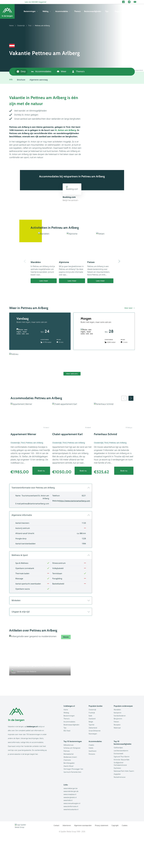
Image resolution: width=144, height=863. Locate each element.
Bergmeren (118, 719)
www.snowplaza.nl (70, 794)
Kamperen (117, 713)
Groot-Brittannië (94, 731)
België (91, 722)
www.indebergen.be (71, 788)
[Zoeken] (134, 11)
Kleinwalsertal (68, 754)
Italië (90, 716)
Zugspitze (117, 774)
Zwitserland (93, 728)
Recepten (117, 725)
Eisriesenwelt (118, 753)
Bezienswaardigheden (92, 11)
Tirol (29, 25)
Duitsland (92, 719)
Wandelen (117, 710)
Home (11, 25)
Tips (106, 11)
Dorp (23, 71)
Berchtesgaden (69, 763)
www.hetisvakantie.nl (71, 809)
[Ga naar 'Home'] (7, 11)
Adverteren (67, 825)
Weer (63, 71)
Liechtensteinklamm (121, 751)
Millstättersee (68, 745)
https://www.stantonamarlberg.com (74, 501)
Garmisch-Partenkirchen (72, 772)
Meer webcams (72, 374)
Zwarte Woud (68, 766)
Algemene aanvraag (39, 80)
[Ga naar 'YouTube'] (135, 2)
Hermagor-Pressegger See (73, 769)
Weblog (45, 11)
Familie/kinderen (120, 716)
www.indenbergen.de (71, 791)
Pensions (92, 754)
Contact (56, 825)
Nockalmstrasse (119, 777)
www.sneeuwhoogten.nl (72, 803)
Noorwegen (93, 734)
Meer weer (128, 308)
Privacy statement (101, 825)
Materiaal (117, 728)
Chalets (91, 745)
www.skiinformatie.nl (71, 806)
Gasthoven (92, 751)
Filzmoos (67, 751)
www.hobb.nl (68, 800)
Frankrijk (92, 713)
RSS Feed (67, 731)
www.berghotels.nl (70, 797)
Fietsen (116, 722)
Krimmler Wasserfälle (121, 760)
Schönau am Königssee (72, 748)
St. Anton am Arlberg (65, 130)
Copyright (114, 825)
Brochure (21, 80)
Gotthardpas (118, 748)
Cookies (124, 825)
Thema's (77, 11)
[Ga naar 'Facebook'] (123, 2)
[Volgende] (119, 261)
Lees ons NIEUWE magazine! (35, 2)
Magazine (118, 11)
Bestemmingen (30, 11)
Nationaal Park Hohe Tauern (124, 771)
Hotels (91, 748)
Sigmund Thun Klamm (121, 757)
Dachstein (117, 768)
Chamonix (67, 760)
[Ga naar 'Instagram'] (129, 2)
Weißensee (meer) (70, 757)
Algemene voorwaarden (83, 825)
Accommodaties (61, 11)
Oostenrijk (21, 25)
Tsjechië (91, 725)
